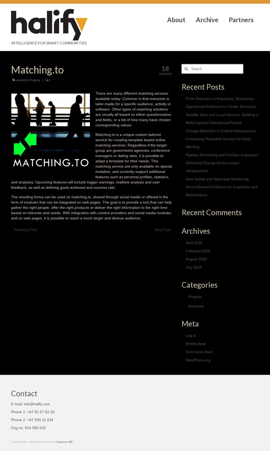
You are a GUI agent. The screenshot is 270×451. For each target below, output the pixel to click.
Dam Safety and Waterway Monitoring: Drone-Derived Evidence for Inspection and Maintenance (222, 187)
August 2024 (196, 259)
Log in (191, 335)
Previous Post (25, 230)
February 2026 (198, 251)
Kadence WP (65, 441)
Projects (35, 80)
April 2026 (194, 243)
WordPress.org (198, 360)
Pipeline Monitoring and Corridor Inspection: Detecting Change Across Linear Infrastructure (222, 163)
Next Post (163, 230)
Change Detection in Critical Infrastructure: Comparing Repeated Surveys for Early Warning (221, 139)
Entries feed (196, 344)
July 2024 (194, 267)
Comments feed (199, 352)
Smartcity (196, 306)
